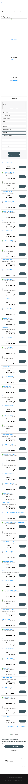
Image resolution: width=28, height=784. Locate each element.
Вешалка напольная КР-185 (8, 377)
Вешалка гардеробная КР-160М (9, 475)
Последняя (23, 726)
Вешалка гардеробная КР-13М (9, 241)
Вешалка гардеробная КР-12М (9, 436)
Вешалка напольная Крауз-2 (8, 329)
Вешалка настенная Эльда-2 (8, 202)
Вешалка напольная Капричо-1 (9, 212)
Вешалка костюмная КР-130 (8, 387)
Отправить (14, 155)
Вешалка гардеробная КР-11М (8, 407)
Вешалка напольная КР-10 (8, 164)
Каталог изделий (17, 11)
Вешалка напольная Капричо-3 (9, 280)
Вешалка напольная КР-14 (8, 232)
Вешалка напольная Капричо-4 (9, 290)
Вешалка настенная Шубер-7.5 (9, 504)
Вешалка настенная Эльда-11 (8, 630)
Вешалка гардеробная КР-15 (8, 261)
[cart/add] (22, 167)
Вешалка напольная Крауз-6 (8, 368)
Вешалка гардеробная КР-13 (8, 251)
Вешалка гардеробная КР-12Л (9, 446)
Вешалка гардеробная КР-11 (8, 397)
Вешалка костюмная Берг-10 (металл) (10, 572)
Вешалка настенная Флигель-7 (9, 533)
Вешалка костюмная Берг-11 (8, 582)
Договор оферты (8, 763)
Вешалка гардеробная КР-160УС (9, 484)
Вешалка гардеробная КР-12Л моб (10, 455)
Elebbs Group (20, 780)
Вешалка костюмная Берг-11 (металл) (10, 591)
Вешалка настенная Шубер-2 (8, 173)
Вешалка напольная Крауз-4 (8, 348)
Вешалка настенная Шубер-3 (9, 193)
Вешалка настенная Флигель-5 (9, 523)
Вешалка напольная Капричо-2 (9, 271)
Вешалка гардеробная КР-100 (9, 621)
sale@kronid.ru (23, 766)
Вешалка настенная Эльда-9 (8, 552)
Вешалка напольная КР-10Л (8, 222)
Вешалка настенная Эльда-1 (8, 183)
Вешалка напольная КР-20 (8, 309)
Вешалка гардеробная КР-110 (8, 416)
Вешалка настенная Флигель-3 (9, 514)
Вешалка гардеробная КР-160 (9, 465)
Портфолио (7, 758)
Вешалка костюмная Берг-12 (8, 601)
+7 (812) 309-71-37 (14, 2)
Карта (25, 771)
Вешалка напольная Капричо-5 (9, 300)
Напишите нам (12, 4)
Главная (12, 11)
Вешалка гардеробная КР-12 (8, 426)
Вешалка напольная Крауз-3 (8, 339)
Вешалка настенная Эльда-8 (8, 543)
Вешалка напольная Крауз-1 (8, 319)
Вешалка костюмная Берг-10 (8, 562)
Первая (10, 726)
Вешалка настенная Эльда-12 (9, 640)
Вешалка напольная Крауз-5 (8, 358)
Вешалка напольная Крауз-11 (8, 494)
